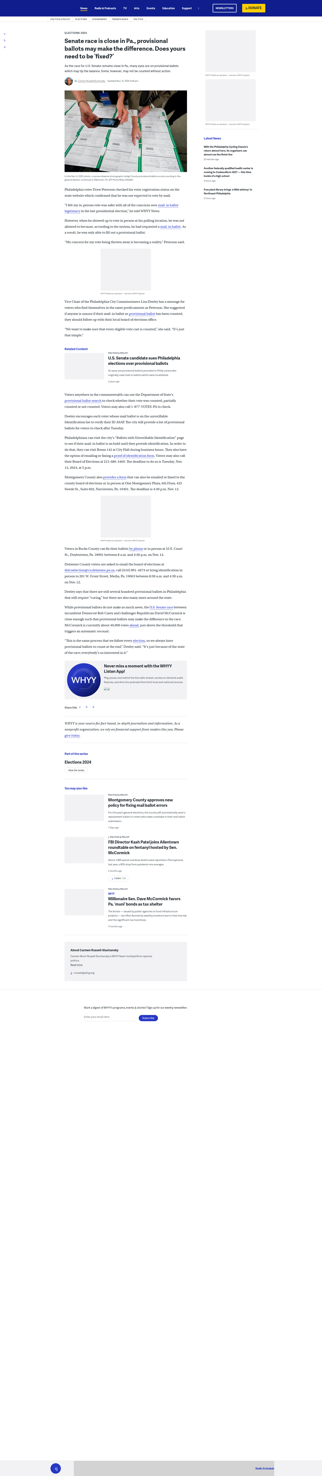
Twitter (86, 707)
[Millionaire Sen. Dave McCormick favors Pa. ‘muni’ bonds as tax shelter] (84, 904)
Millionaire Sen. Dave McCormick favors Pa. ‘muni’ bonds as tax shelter (144, 901)
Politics (138, 19)
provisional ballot (142, 314)
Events (151, 8)
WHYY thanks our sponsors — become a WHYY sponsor (123, 293)
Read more (76, 965)
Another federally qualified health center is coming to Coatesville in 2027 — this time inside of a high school (228, 172)
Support (187, 8)
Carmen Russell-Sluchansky (91, 80)
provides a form (114, 477)
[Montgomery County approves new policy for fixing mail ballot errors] (84, 810)
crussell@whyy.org (84, 973)
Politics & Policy (60, 19)
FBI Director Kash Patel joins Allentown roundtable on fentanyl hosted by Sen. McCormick (143, 847)
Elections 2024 (76, 33)
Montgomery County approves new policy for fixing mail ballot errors (140, 802)
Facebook (79, 707)
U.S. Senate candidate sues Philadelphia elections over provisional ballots (144, 360)
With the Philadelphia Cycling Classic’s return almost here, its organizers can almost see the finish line (226, 150)
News (83, 8)
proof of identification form (134, 456)
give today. (72, 735)
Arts (136, 8)
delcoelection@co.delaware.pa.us (90, 570)
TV (125, 8)
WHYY (60, 8)
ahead (134, 625)
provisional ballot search (83, 401)
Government (99, 19)
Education (168, 8)
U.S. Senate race (161, 607)
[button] (55, 1468)
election (139, 641)
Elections (81, 19)
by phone (136, 549)
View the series (76, 770)
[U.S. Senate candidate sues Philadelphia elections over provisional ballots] (84, 368)
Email (93, 707)
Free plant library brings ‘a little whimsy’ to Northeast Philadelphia (228, 191)
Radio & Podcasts (105, 8)
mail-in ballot (170, 227)
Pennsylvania (120, 19)
